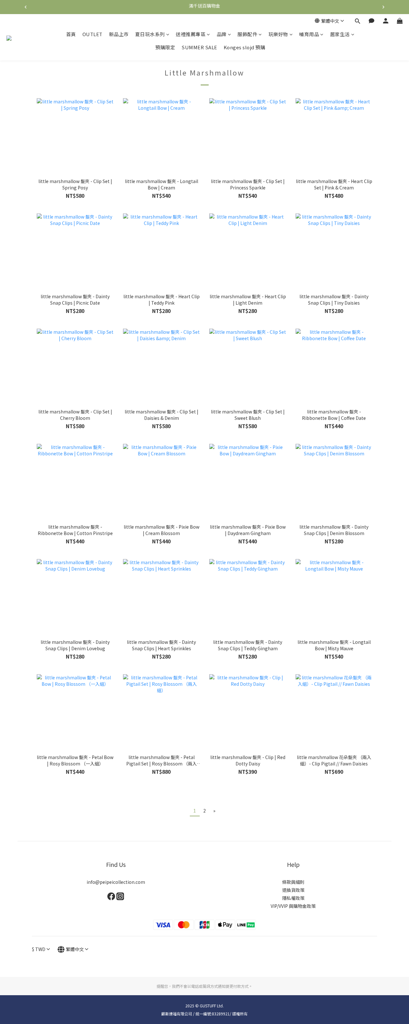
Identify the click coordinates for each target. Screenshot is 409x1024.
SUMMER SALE (199, 47)
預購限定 (165, 47)
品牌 (222, 34)
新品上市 (119, 34)
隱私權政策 (293, 898)
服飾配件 (247, 34)
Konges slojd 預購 (245, 47)
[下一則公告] (383, 7)
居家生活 (340, 34)
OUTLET (92, 34)
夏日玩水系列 (150, 34)
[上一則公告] (25, 7)
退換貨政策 (293, 890)
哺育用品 (309, 34)
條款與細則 (293, 882)
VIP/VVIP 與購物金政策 (293, 906)
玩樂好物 (278, 34)
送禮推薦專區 (190, 34)
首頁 (71, 34)
